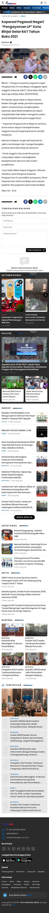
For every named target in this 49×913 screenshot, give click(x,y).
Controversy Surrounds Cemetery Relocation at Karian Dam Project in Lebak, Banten (35, 320)
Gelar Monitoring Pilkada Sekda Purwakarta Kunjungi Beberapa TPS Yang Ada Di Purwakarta (35, 398)
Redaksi (5, 42)
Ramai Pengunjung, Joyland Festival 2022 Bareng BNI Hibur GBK (29, 533)
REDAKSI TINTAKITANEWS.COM (16, 430)
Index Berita (24, 517)
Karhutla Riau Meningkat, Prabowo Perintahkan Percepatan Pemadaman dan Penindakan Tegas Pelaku (16, 461)
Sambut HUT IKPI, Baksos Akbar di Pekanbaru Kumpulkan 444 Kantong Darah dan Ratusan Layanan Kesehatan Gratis (18, 491)
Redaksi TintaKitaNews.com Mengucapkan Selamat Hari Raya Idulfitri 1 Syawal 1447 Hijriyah (18, 416)
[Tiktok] (33, 849)
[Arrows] (3, 295)
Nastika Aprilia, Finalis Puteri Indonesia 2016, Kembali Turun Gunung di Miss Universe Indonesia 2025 (24, 594)
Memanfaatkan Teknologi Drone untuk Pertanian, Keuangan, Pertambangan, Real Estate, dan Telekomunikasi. (30, 548)
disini (29, 895)
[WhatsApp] (35, 77)
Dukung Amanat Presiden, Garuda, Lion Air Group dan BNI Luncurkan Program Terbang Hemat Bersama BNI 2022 (29, 562)
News (23, 16)
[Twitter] (30, 77)
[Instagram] (23, 849)
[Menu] (3, 3)
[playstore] (24, 862)
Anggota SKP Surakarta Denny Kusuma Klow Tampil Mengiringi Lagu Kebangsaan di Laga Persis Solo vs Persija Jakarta (24, 608)
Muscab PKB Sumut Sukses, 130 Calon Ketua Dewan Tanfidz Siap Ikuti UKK (12, 396)
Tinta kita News (10, 16)
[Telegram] (40, 77)
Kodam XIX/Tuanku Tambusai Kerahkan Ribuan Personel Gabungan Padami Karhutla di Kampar (17, 506)
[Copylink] (45, 77)
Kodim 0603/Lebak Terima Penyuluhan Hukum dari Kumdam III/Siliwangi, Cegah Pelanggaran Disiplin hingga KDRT (26, 739)
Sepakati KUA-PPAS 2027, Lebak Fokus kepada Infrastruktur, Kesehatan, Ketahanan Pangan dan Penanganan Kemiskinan (24, 367)
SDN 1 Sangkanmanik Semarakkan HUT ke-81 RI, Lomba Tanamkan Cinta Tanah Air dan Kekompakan (27, 793)
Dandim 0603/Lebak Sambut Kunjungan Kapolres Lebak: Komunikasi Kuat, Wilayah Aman (26, 724)
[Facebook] (25, 77)
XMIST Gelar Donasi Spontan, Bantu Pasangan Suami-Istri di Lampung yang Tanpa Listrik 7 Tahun (21, 580)
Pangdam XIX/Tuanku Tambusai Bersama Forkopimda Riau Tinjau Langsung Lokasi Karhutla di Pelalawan (12, 676)
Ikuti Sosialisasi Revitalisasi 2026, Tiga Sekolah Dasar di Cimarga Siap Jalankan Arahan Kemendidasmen (18, 446)
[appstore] (9, 862)
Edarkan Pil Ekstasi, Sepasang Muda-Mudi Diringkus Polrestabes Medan (16, 474)
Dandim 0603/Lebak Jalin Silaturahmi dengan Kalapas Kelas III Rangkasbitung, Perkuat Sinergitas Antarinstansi (35, 678)
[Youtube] (28, 849)
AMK (13, 905)
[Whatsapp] (13, 849)
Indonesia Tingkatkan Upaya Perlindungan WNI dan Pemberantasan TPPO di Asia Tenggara (12, 322)
